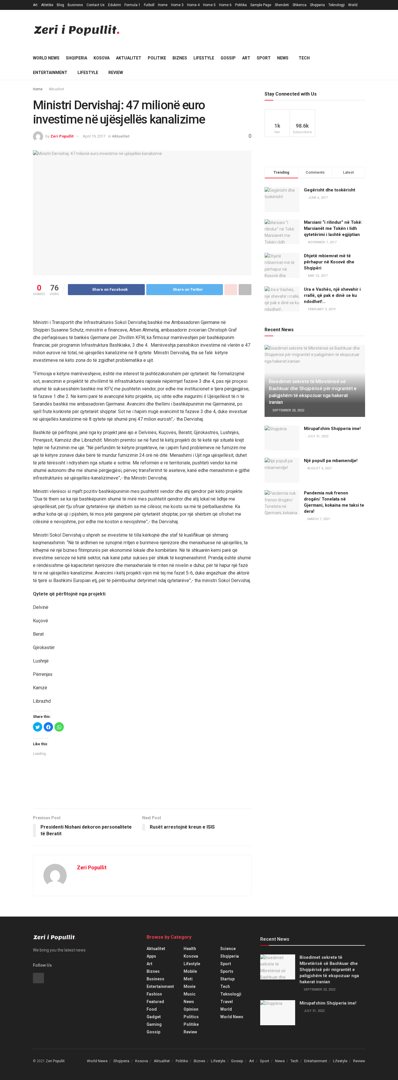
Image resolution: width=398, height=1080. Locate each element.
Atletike (47, 5)
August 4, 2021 (319, 468)
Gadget (154, 1016)
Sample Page (260, 5)
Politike (157, 58)
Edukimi (114, 5)
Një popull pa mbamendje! (331, 460)
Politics (191, 1016)
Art (35, 5)
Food (152, 1009)
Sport (264, 58)
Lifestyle (203, 58)
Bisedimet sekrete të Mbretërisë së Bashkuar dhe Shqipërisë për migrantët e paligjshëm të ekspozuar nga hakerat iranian (329, 969)
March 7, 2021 (318, 519)
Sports (226, 971)
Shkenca (300, 5)
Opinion (191, 1009)
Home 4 (193, 5)
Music (190, 994)
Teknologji (336, 5)
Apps (151, 956)
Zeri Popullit (61, 136)
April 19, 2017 (94, 136)
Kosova (102, 58)
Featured (155, 1001)
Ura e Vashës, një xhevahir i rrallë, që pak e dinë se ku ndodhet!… (332, 295)
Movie (190, 986)
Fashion (154, 994)
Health (190, 948)
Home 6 (225, 5)
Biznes (179, 58)
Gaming (154, 1024)
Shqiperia (317, 5)
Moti (188, 979)
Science (228, 948)
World (353, 5)
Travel (226, 1001)
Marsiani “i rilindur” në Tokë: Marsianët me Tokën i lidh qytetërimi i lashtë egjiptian (333, 228)
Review (115, 72)
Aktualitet (128, 58)
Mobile (190, 971)
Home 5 (209, 5)
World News (46, 58)
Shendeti (282, 5)
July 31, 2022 (317, 436)
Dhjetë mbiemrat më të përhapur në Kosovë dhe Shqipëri (329, 262)
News (282, 58)
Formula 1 (132, 5)
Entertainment (50, 72)
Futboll (149, 5)
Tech (304, 58)
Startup (227, 979)
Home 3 (177, 5)
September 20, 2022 (288, 410)
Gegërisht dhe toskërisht (329, 190)
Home (163, 5)
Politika (241, 5)
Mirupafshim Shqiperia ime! (332, 428)
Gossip (228, 58)
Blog (60, 5)
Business (75, 5)
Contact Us (96, 5)
